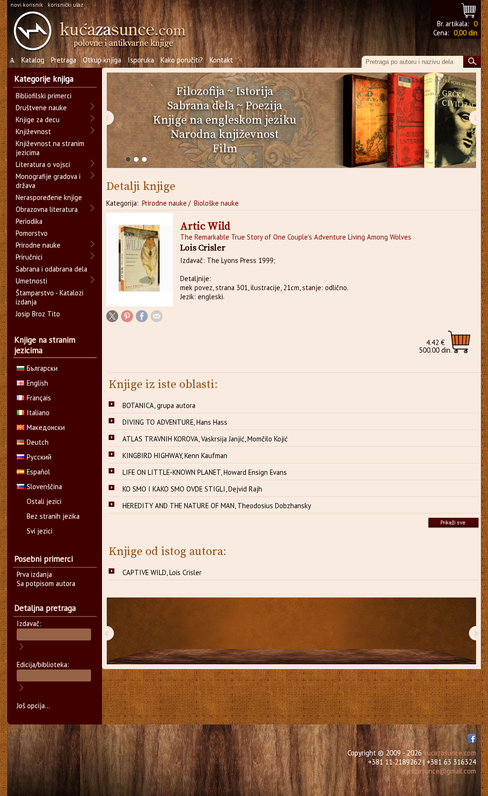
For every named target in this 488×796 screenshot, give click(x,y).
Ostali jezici (44, 501)
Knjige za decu (38, 119)
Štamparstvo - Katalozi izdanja (49, 297)
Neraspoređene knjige (49, 197)
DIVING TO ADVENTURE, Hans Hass (174, 422)
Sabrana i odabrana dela (51, 268)
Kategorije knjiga (43, 78)
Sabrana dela (200, 106)
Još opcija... (33, 705)
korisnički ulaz (65, 4)
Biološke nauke (216, 203)
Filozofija (200, 91)
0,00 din (466, 32)
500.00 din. (435, 346)
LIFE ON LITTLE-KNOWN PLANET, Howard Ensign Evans (204, 472)
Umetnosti (31, 280)
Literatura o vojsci (43, 164)
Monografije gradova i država (48, 181)
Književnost (33, 131)
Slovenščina (44, 486)
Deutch (38, 442)
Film (225, 149)
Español (38, 471)
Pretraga (63, 59)
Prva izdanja (34, 574)
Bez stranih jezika (53, 516)
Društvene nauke (41, 107)
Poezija (263, 106)
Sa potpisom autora (46, 583)
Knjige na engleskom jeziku (224, 120)
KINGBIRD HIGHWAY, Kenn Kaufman (174, 455)
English (37, 383)
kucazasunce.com (450, 752)
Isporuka (141, 59)
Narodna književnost (225, 134)
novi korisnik (26, 4)
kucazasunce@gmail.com (438, 770)
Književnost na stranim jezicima (50, 148)
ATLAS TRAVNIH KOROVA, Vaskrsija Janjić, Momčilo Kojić (205, 438)
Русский (39, 456)
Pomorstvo (32, 233)
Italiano (38, 412)
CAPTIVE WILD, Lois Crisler (162, 572)
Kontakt (221, 59)
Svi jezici (39, 530)
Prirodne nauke (164, 203)
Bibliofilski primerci (43, 95)
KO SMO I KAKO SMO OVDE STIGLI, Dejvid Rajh (192, 488)
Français (39, 397)
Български (42, 368)
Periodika (29, 221)
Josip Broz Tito (38, 313)
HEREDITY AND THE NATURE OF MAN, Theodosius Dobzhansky (216, 505)
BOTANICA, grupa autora (158, 405)
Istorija (254, 91)
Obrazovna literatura (47, 209)
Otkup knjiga (102, 59)
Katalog (32, 59)
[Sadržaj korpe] (469, 9)
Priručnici (29, 257)
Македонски (46, 427)
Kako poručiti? (182, 59)
